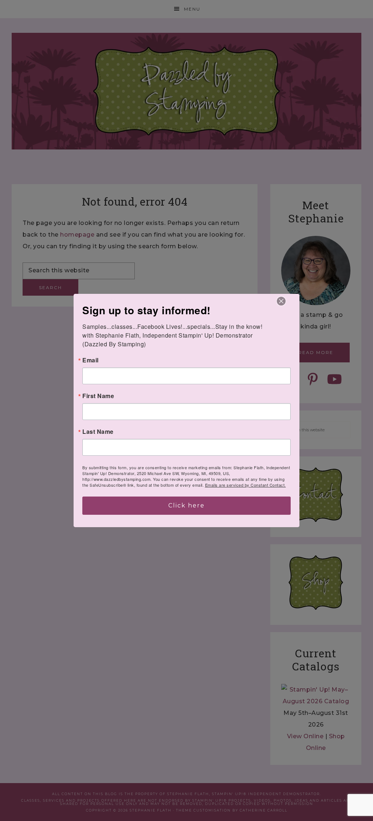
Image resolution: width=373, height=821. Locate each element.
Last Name (98, 432)
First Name (98, 396)
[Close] (281, 301)
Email (90, 360)
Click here (186, 505)
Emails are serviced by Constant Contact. (245, 485)
